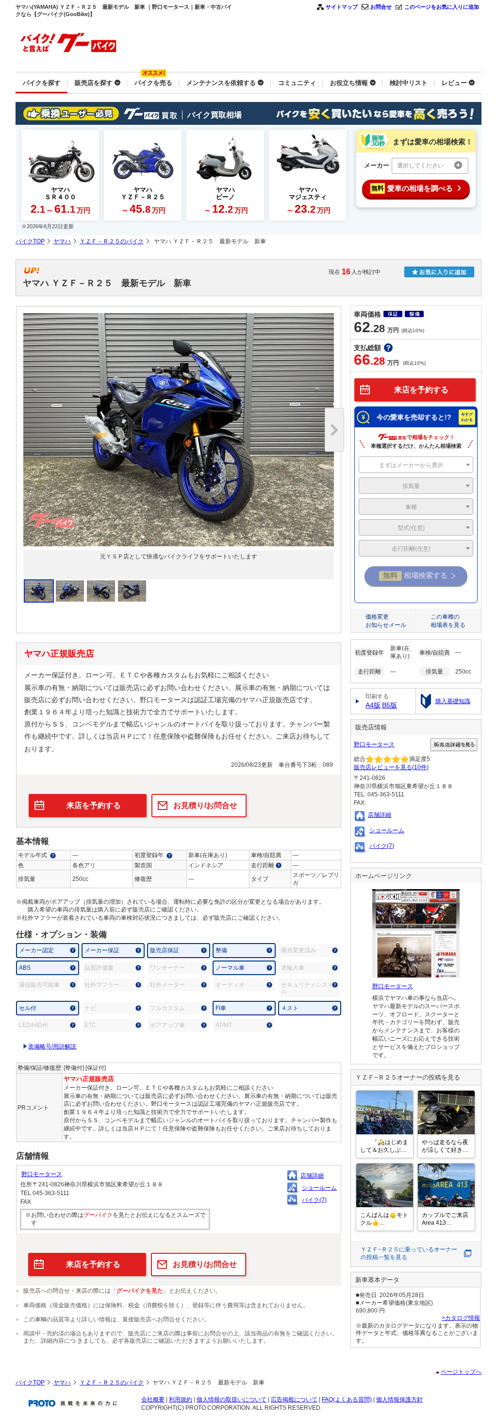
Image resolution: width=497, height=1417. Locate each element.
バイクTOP (30, 241)
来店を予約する (93, 805)
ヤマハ (62, 241)
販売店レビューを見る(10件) (391, 767)
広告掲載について (294, 1399)
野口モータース (41, 1174)
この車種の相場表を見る (448, 620)
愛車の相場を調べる (412, 188)
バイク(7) (314, 1200)
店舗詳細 (312, 1175)
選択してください (420, 165)
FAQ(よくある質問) (347, 1399)
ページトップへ (461, 1371)
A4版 (373, 705)
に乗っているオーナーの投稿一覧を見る (409, 1253)
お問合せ (381, 7)
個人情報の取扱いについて (231, 1399)
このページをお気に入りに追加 (441, 7)
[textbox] (416, 465)
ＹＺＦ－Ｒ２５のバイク (112, 241)
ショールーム (319, 1187)
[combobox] (416, 464)
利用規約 (180, 1399)
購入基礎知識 (452, 701)
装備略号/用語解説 (52, 1046)
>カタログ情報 (461, 1318)
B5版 (389, 705)
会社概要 (153, 1399)
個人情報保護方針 (399, 1399)
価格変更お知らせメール (385, 620)
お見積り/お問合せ (205, 805)
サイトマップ (342, 7)
